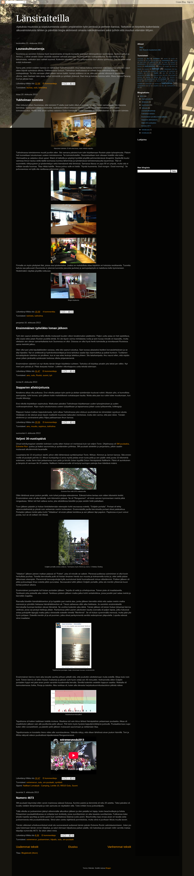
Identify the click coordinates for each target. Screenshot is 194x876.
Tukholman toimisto (29, 99)
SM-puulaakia (123, 444)
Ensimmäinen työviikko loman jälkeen (41, 328)
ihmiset (139, 66)
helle (165, 62)
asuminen (156, 58)
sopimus (42, 426)
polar (166, 75)
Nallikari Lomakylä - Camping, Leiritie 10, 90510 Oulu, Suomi (50, 785)
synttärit (58, 782)
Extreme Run (22, 446)
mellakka (140, 73)
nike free (172, 73)
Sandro (164, 77)
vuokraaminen (171, 85)
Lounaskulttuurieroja (30, 48)
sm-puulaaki (48, 782)
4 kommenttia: (49, 312)
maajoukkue (162, 71)
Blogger (108, 868)
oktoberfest (140, 75)
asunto (166, 58)
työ (50, 375)
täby (162, 85)
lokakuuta (145, 102)
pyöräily (139, 77)
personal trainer (157, 75)
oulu (35, 87)
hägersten (165, 64)
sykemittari (171, 81)
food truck (143, 62)
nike (164, 73)
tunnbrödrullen (141, 85)
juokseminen (43, 839)
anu (28, 375)
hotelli (158, 64)
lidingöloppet (168, 69)
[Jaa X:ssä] (68, 83)
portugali (172, 75)
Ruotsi (39, 375)
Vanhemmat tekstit (119, 846)
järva (160, 66)
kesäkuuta (145, 133)
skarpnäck (140, 79)
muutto (34, 426)
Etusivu (73, 846)
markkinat (172, 71)
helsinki (172, 62)
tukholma (43, 87)
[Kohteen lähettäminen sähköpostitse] (63, 83)
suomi (45, 375)
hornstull (151, 64)
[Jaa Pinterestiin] (73, 83)
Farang (175, 60)
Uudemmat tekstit (27, 846)
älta (138, 87)
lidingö (155, 68)
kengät (167, 66)
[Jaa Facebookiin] (71, 83)
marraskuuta (146, 99)
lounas (30, 87)
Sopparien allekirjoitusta (32, 387)
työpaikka (156, 85)
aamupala (140, 58)
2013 (142, 96)
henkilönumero (141, 64)
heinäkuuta (146, 130)
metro (148, 73)
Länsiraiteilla (42, 18)
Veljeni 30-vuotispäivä (31, 438)
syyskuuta (145, 105)
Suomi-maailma (149, 81)
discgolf (148, 60)
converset (140, 60)
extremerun (32, 782)
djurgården (156, 60)
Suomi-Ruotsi (161, 81)
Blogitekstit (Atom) (29, 853)
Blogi (141, 47)
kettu (173, 66)
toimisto (30, 316)
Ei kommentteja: (50, 83)
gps (160, 62)
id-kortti (173, 64)
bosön (173, 58)
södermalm (148, 83)
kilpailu (54, 839)
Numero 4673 (25, 797)
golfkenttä (153, 62)
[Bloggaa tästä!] (65, 83)
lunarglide (153, 71)
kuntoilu (146, 69)
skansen (172, 77)
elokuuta (145, 108)
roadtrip (148, 77)
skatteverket (151, 79)
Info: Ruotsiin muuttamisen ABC (150, 50)
